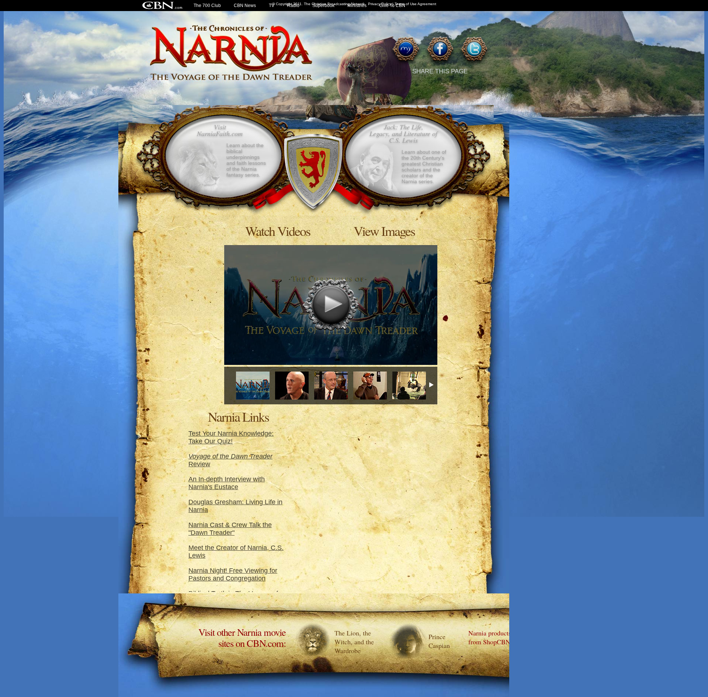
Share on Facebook (440, 51)
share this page (440, 71)
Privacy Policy (379, 4)
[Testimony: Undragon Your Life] (292, 386)
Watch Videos (277, 230)
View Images (384, 230)
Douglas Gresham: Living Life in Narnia (235, 505)
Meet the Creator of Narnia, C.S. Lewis (236, 551)
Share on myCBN (406, 51)
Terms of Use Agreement (415, 4)
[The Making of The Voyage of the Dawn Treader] (409, 386)
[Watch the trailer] (253, 386)
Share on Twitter (474, 51)
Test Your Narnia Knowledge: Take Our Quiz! (231, 437)
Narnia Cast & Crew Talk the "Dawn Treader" (230, 528)
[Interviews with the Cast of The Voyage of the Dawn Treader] (370, 386)
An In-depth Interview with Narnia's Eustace (226, 483)
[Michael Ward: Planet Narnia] (331, 386)
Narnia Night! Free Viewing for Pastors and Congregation (232, 574)
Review (230, 460)
